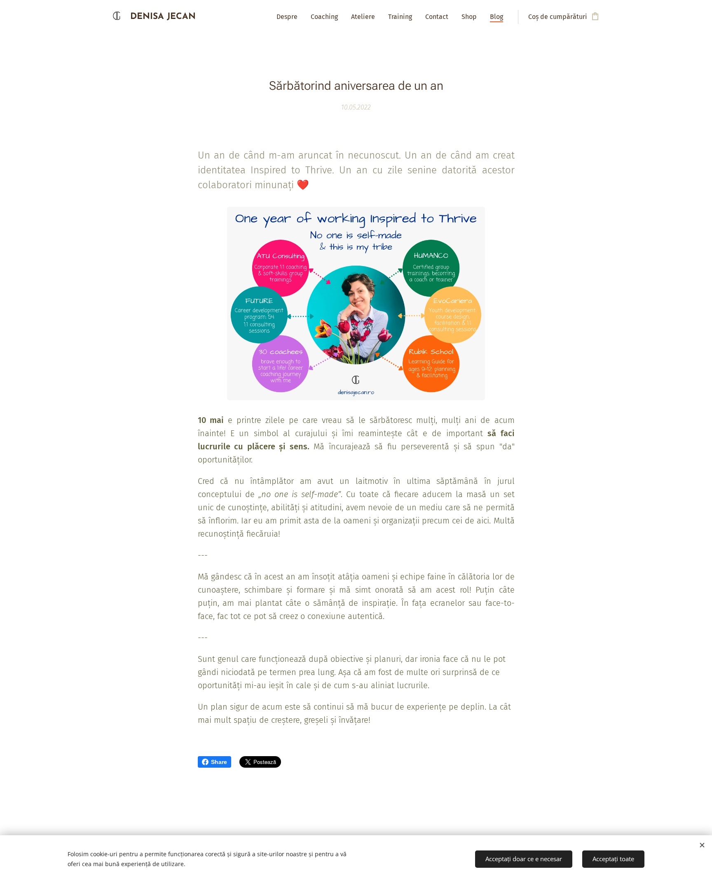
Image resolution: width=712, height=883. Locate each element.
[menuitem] (289, 17)
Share (219, 762)
